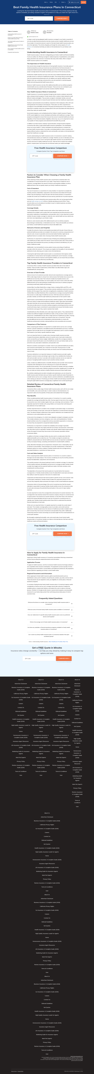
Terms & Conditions (20, 771)
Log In (83, 2)
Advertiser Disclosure (21, 683)
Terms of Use (66, 21)
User (21, 775)
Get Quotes (20, 715)
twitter (14, 1067)
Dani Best (49, 32)
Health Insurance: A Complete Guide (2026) (77, 733)
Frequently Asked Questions (13, 52)
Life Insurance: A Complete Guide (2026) (77, 770)
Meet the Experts (21, 757)
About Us (20, 679)
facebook (12, 1067)
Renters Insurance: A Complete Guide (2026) (77, 794)
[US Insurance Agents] (13, 2)
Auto (45, 2)
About (62, 2)
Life (56, 2)
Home (51, 2)
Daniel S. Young (34, 32)
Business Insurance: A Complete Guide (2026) (47, 821)
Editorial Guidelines (20, 711)
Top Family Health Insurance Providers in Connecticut (16, 42)
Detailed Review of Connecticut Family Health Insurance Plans (15, 45)
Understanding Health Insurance (40, 641)
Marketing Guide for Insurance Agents (77, 778)
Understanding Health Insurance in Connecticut (15, 34)
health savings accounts (37, 201)
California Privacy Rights (21, 693)
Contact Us (21, 707)
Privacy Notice (20, 1071)
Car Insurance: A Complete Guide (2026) (77, 709)
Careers (21, 703)
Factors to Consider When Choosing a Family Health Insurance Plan (15, 38)
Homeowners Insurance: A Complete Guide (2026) (47, 859)
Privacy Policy (21, 761)
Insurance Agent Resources (21, 741)
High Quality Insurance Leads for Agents (77, 741)
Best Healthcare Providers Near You (58, 641)
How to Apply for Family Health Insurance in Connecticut (16, 49)
